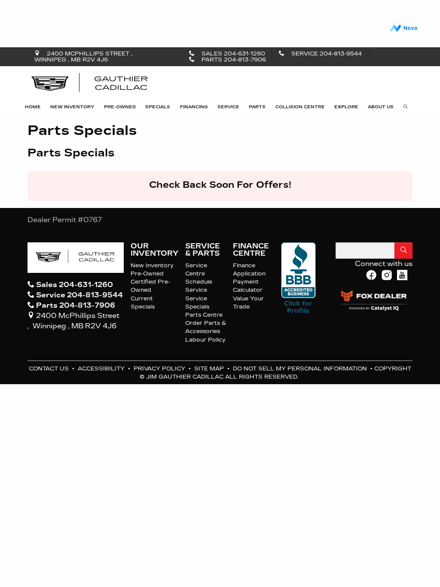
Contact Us (49, 368)
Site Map (210, 368)
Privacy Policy (160, 368)
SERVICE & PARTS (202, 249)
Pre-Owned (147, 273)
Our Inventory (154, 249)
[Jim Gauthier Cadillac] (90, 83)
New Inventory (152, 265)
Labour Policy (205, 339)
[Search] (403, 250)
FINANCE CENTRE (251, 249)
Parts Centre (204, 315)
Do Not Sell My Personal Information (301, 368)
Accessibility (102, 368)
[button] (33, 107)
